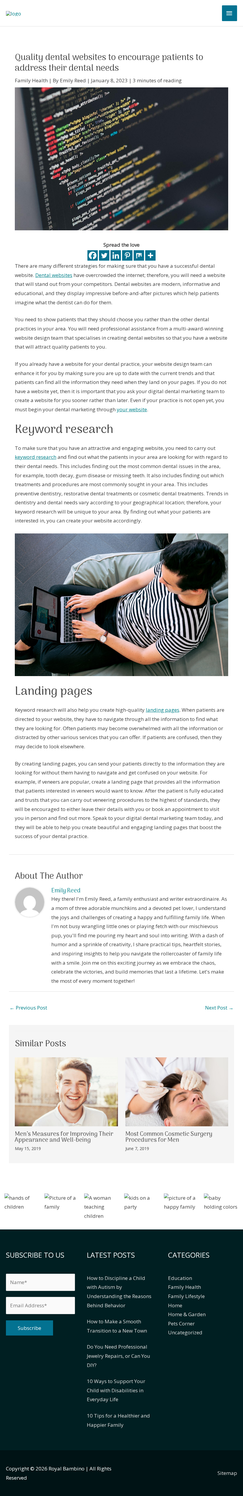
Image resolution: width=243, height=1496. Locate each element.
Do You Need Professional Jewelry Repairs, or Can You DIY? (118, 1355)
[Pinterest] (127, 255)
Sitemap (227, 1473)
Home (175, 1305)
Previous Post (28, 1007)
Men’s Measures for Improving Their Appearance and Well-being (64, 1137)
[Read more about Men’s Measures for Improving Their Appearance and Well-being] (66, 1091)
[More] (150, 255)
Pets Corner (181, 1323)
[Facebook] (92, 255)
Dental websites (53, 275)
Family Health (31, 80)
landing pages (162, 709)
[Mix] (139, 255)
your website (132, 409)
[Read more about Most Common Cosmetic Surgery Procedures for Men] (176, 1091)
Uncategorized (185, 1332)
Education (180, 1278)
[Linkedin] (116, 255)
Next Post (219, 1007)
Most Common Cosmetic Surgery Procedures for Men (168, 1137)
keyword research (35, 456)
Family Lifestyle (186, 1296)
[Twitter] (104, 255)
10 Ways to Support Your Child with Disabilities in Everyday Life (116, 1390)
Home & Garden (187, 1314)
